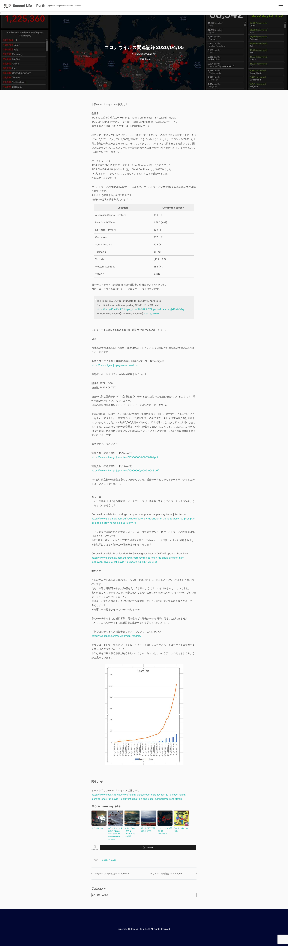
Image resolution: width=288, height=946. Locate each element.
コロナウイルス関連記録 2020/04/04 (111, 873)
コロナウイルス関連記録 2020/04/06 (164, 873)
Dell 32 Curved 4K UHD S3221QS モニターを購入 (131, 832)
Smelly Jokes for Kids (181, 829)
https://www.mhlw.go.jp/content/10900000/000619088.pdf (125, 470)
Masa (147, 59)
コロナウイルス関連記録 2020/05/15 (165, 831)
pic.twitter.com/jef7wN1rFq (168, 309)
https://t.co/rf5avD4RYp (110, 309)
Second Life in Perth (29, 6)
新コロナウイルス (109, 860)
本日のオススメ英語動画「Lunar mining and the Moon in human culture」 (115, 833)
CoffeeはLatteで (98, 828)
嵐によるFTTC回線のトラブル (148, 829)
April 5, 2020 (151, 313)
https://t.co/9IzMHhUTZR (138, 309)
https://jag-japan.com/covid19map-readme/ (116, 635)
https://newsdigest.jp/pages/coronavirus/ (115, 365)
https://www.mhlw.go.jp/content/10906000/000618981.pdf (125, 457)
